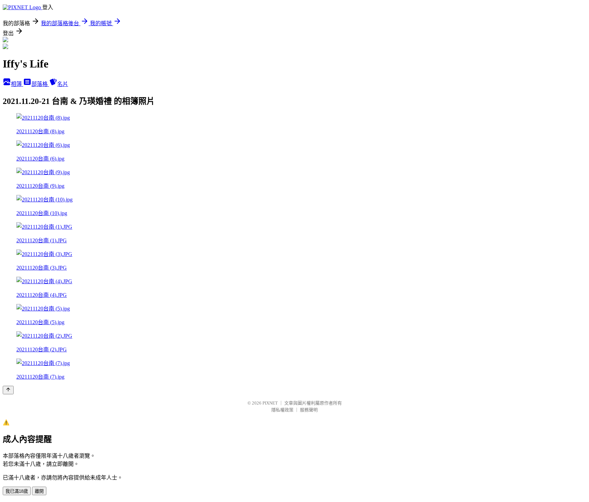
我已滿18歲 (16, 491)
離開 (39, 491)
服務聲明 (309, 409)
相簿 (17, 84)
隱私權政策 (282, 409)
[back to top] (8, 390)
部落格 (40, 84)
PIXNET (270, 403)
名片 (62, 84)
